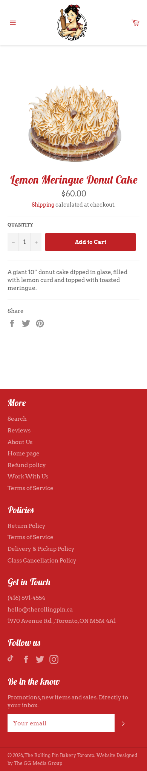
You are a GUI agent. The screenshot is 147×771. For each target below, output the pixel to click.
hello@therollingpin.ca (40, 609)
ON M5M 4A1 (98, 621)
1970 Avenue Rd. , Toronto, (44, 621)
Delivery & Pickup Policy (41, 549)
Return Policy (27, 526)
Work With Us (28, 476)
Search (17, 418)
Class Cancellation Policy (42, 560)
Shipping (43, 205)
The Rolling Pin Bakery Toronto (59, 755)
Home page (24, 453)
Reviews (19, 430)
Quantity (20, 225)
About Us (20, 442)
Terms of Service (31, 488)
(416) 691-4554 (26, 598)
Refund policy (27, 465)
